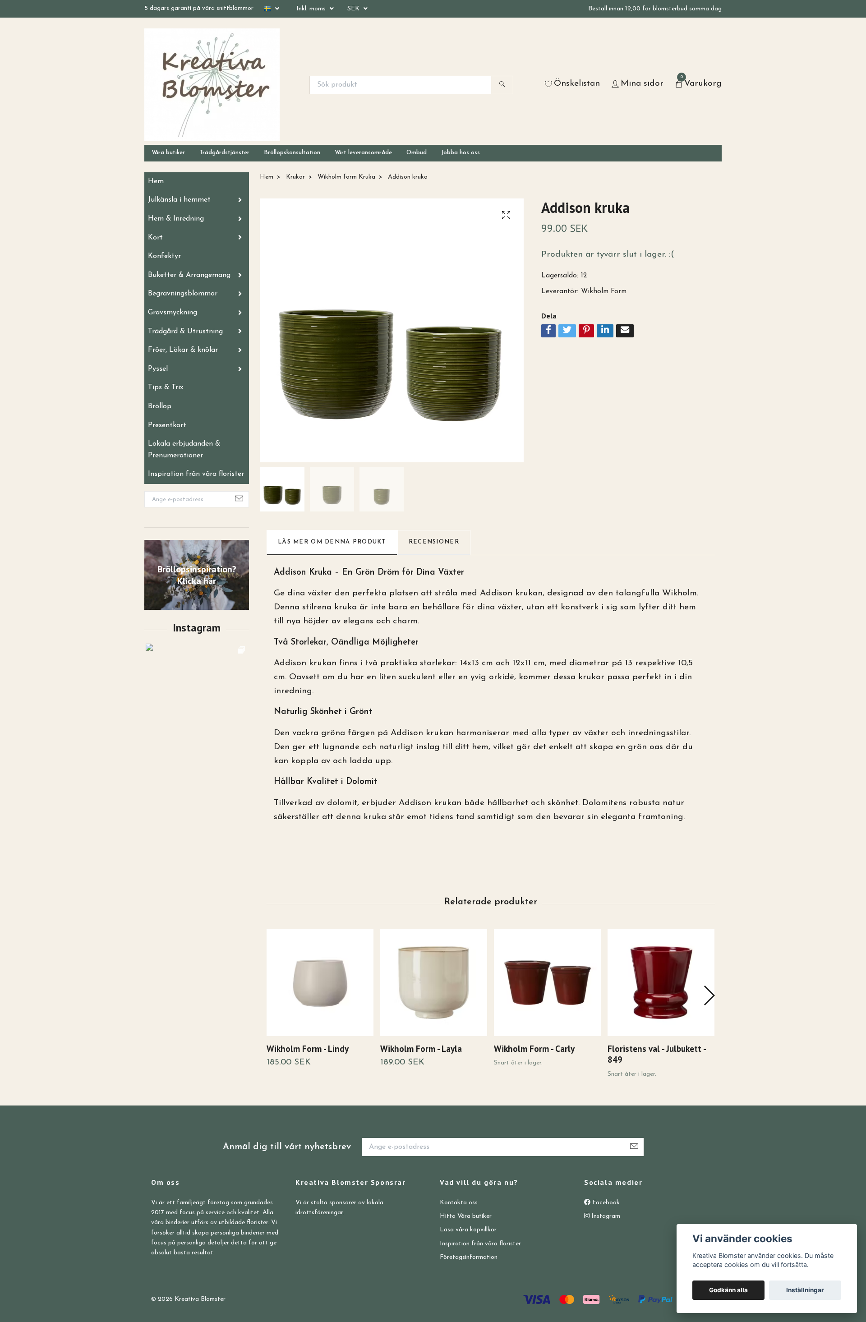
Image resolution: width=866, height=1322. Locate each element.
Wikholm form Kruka (346, 177)
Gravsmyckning (172, 312)
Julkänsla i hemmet (179, 199)
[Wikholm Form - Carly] (547, 982)
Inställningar (805, 1290)
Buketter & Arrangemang (189, 275)
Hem (156, 181)
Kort (155, 237)
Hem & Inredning (176, 218)
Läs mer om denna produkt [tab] (332, 542)
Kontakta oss (459, 1202)
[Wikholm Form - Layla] (433, 982)
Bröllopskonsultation (292, 153)
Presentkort (167, 425)
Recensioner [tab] (434, 542)
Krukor (295, 177)
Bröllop (159, 406)
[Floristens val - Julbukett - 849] (661, 982)
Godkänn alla (728, 1290)
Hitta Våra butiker (466, 1216)
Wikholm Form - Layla (421, 1048)
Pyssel (158, 369)
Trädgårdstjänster (224, 153)
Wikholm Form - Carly (534, 1048)
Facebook (605, 1202)
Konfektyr (164, 256)
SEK (354, 8)
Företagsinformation (468, 1257)
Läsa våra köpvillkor (468, 1229)
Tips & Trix (165, 387)
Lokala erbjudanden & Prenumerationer (184, 449)
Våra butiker (168, 153)
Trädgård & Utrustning (185, 331)
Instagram (605, 1216)
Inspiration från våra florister (196, 474)
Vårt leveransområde (363, 153)
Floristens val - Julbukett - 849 (656, 1054)
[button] (709, 995)
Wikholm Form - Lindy (308, 1048)
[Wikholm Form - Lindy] (320, 982)
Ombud (416, 153)
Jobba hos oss (460, 153)
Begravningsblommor (182, 293)
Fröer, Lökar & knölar (183, 350)
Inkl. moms (311, 8)
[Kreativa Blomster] (212, 84)
